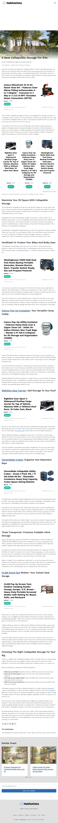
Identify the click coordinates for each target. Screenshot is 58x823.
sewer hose (27, 71)
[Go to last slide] (4, 761)
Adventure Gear (14, 65)
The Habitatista (5, 65)
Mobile (27, 815)
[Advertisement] (29, 16)
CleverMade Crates (12, 459)
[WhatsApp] (8, 724)
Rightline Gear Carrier (14, 390)
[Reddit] (5, 724)
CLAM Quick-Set (11, 572)
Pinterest (41, 819)
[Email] (10, 724)
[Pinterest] (13, 724)
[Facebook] (3, 724)
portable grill (16, 522)
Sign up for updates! (29, 790)
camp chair (50, 625)
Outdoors (33, 815)
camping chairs (28, 439)
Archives (34, 819)
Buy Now (7, 104)
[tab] (26, 777)
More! (43, 815)
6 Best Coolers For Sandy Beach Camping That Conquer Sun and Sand (43, 769)
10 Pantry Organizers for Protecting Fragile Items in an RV (14, 769)
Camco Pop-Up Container (16, 310)
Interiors (20, 815)
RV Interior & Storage (24, 65)
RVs (39, 815)
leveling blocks (38, 71)
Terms (29, 819)
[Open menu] (54, 3)
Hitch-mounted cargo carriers (11, 539)
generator (26, 250)
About (15, 815)
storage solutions (48, 75)
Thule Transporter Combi (45, 541)
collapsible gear (20, 430)
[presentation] (15, 755)
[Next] (54, 761)
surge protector (44, 511)
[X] (15, 724)
